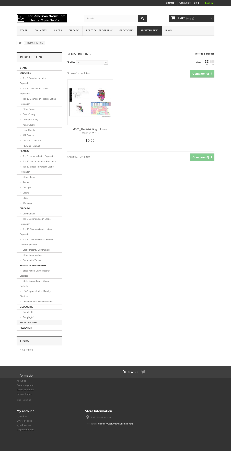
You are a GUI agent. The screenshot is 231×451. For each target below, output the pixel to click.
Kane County (28, 125)
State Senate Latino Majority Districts (35, 283)
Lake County (28, 130)
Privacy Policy (24, 394)
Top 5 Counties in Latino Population (33, 81)
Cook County (28, 114)
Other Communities (32, 255)
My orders (22, 416)
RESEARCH (26, 328)
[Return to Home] (20, 43)
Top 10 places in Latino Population (39, 161)
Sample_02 (28, 317)
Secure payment (25, 385)
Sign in (209, 3)
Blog (196, 3)
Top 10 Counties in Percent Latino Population (38, 101)
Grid (206, 65)
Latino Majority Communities (36, 250)
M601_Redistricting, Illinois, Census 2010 (90, 131)
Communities (29, 213)
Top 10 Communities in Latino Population (36, 232)
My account (25, 411)
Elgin (25, 198)
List (212, 65)
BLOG (168, 30)
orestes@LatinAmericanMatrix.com (115, 423)
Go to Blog (27, 350)
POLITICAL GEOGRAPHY (99, 30)
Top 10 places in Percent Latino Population (37, 169)
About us (21, 381)
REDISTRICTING (149, 30)
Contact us (185, 3)
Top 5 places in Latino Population (38, 156)
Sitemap (170, 3)
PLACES (57, 30)
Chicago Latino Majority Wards (37, 301)
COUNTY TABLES (31, 140)
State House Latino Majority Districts (35, 273)
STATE (24, 30)
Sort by (71, 62)
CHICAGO (74, 30)
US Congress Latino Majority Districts (35, 294)
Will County (28, 135)
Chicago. (26, 187)
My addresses (24, 425)
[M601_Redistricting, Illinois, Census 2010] (90, 102)
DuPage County (30, 119)
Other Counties (29, 109)
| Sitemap (26, 400)
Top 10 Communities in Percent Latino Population (36, 242)
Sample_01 (28, 312)
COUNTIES (40, 30)
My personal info (25, 429)
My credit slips (24, 421)
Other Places (29, 177)
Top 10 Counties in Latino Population (34, 91)
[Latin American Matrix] (48, 17)
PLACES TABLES (31, 146)
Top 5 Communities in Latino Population (35, 221)
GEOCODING (126, 30)
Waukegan (27, 203)
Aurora (25, 182)
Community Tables (31, 260)
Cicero (25, 192)
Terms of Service (25, 389)
